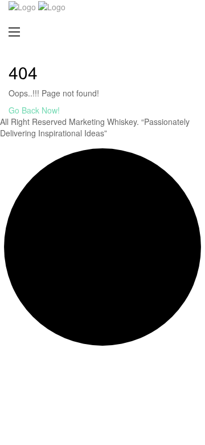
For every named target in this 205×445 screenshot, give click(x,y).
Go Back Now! (35, 110)
